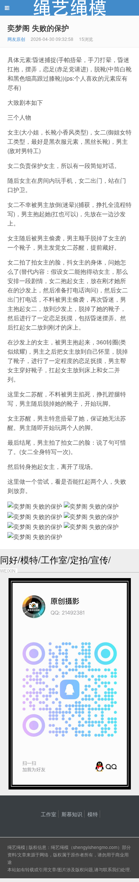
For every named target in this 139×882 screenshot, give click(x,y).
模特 (92, 814)
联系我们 (112, 869)
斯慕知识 (72, 814)
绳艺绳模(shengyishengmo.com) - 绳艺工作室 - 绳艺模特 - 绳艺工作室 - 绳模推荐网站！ (69, 8)
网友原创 (16, 39)
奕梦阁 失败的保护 (38, 27)
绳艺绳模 (16, 847)
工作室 (48, 814)
